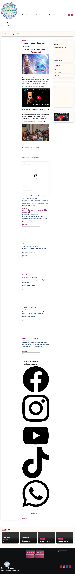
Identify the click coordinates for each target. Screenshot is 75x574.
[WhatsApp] (35, 493)
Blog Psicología (57, 72)
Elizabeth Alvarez (30, 15)
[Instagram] (35, 408)
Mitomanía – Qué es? (30, 244)
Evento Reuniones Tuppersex (33, 43)
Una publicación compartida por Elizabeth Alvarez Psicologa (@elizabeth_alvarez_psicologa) (40, 192)
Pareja (8, 537)
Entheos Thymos (6, 23)
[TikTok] (35, 462)
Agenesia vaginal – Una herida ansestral (63, 50)
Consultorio (25, 40)
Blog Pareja (56, 69)
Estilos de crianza (29, 307)
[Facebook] (35, 379)
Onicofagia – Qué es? (30, 338)
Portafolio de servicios (42, 15)
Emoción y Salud (25, 537)
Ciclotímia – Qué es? (30, 275)
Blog (23, 15)
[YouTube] (35, 435)
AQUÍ (44, 121)
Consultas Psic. (39, 556)
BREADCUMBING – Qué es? (33, 196)
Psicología (42, 538)
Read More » (25, 208)
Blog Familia (56, 75)
